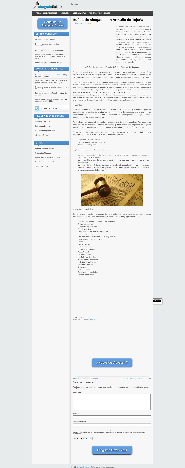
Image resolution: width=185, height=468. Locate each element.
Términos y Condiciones (99, 13)
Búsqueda (65, 13)
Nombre (76, 413)
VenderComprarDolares (44, 149)
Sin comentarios (82, 23)
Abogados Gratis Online (46, 13)
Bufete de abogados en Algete (86, 378)
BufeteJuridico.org (42, 126)
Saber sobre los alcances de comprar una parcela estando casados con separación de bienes (52, 56)
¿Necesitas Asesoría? (112, 362)
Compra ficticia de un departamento (49, 50)
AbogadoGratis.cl (42, 135)
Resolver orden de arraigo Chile (51, 100)
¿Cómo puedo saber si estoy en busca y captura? (51, 75)
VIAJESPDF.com (41, 166)
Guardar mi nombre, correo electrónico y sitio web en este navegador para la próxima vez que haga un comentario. (109, 433)
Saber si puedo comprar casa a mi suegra (51, 81)
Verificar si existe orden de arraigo (48, 63)
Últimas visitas (79, 13)
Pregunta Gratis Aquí (112, 450)
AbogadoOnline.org (83, 467)
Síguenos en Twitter (48, 108)
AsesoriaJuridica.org (43, 122)
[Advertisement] (94, 43)
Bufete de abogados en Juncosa (137, 378)
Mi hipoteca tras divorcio (45, 40)
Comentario (77, 392)
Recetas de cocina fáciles (45, 162)
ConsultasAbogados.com (45, 131)
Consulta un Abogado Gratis (52, 23)
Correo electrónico (80, 421)
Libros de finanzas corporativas (47, 157)
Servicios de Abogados (89, 319)
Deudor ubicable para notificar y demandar (48, 45)
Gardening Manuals (43, 153)
